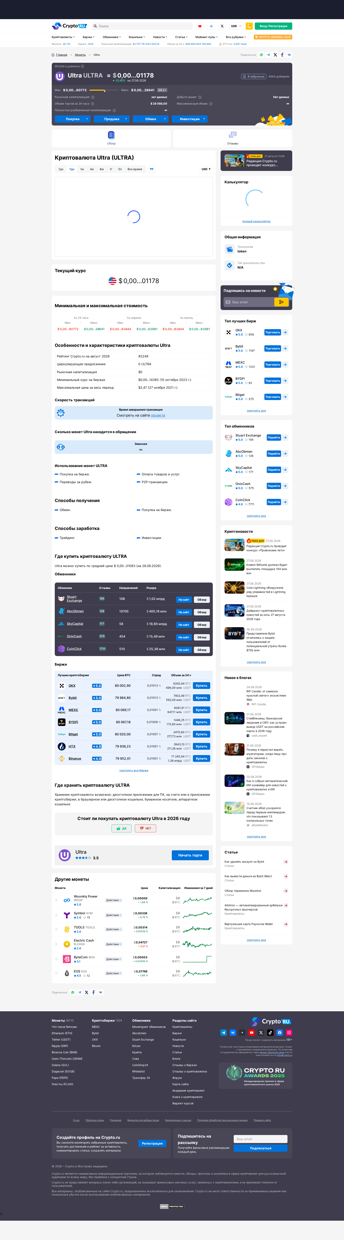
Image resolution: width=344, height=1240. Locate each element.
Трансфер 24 (141, 1077)
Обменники (110, 37)
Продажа (111, 119)
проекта (158, 415)
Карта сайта (180, 1084)
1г (111, 169)
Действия (112, 900)
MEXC (73, 710)
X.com (275, 55)
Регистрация (278, 26)
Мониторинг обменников (149, 1026)
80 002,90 (123, 686)
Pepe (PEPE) (60, 1077)
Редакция (115, 1120)
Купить (201, 686)
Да (124, 828)
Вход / (264, 26)
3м (92, 169)
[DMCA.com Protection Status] (172, 1206)
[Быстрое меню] (249, 26)
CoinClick (74, 649)
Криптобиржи (103, 1020)
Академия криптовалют (188, 1090)
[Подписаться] (281, 302)
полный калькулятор (256, 221)
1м (82, 169)
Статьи (180, 37)
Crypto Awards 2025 (275, 37)
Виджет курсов (183, 1103)
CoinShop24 (140, 1065)
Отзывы (232, 143)
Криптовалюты (62, 37)
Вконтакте (289, 55)
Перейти (274, 437)
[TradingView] (152, 169)
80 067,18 (123, 722)
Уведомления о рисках (178, 1120)
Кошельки (135, 37)
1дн (61, 169)
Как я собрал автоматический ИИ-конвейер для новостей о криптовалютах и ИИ (266, 785)
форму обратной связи (272, 1052)
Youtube (199, 26)
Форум (177, 1077)
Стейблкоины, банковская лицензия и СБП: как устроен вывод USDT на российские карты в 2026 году (266, 725)
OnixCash (74, 636)
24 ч (161, 90)
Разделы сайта (184, 1020)
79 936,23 (123, 746)
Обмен (150, 119)
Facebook (282, 55)
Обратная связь (95, 1120)
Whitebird (138, 1071)
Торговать (272, 332)
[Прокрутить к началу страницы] (335, 1215)
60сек (136, 1046)
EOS (77, 971)
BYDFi (73, 722)
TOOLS (79, 927)
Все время (135, 169)
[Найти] (95, 26)
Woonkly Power (86, 896)
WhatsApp (261, 55)
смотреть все (256, 410)
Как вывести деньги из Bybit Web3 (248, 876)
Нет (148, 828)
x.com (222, 26)
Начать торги (190, 855)
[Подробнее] (82, 66)
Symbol (79, 913)
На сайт (184, 599)
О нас (76, 1120)
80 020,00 (123, 734)
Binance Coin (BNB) (64, 1052)
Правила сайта (262, 1120)
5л (120, 169)
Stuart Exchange (74, 598)
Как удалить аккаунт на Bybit (244, 861)
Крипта (137, 1052)
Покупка (72, 119)
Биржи (87, 37)
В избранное (256, 76)
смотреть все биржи (133, 770)
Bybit (73, 698)
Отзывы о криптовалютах (189, 1071)
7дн (71, 169)
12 (88, 975)
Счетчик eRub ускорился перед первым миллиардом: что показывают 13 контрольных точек (266, 814)
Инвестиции (190, 119)
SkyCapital (75, 624)
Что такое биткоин (64, 1026)
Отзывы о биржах (184, 1065)
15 (88, 917)
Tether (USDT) (61, 1039)
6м (102, 169)
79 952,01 (123, 758)
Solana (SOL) (60, 1065)
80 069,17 (123, 710)
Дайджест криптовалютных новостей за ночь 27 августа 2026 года (265, 615)
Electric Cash (84, 940)
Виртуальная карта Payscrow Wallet (249, 924)
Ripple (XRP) (60, 1046)
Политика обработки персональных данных (222, 1120)
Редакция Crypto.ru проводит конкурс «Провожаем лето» (261, 163)
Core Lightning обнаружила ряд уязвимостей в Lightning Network (265, 592)
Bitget (73, 734)
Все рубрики (234, 37)
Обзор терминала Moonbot (243, 890)
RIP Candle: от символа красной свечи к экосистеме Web (266, 695)
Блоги (176, 1058)
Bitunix (96, 1046)
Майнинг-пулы (205, 37)
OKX (72, 686)
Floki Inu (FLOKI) (62, 1084)
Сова (135, 1058)
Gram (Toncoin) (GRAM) (67, 1058)
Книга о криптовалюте (187, 1097)
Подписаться (260, 1148)
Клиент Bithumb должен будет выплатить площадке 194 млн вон (266, 569)
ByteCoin (81, 957)
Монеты (58, 1020)
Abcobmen (139, 1033)
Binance (75, 758)
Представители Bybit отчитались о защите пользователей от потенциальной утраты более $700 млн (266, 642)
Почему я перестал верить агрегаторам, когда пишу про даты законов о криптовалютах (266, 756)
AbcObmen (75, 611)
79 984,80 (123, 698)
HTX (72, 746)
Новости (159, 37)
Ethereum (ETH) (62, 1033)
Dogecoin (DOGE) (63, 1071)
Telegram (211, 26)
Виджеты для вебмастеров (143, 1120)
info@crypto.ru (284, 1055)
